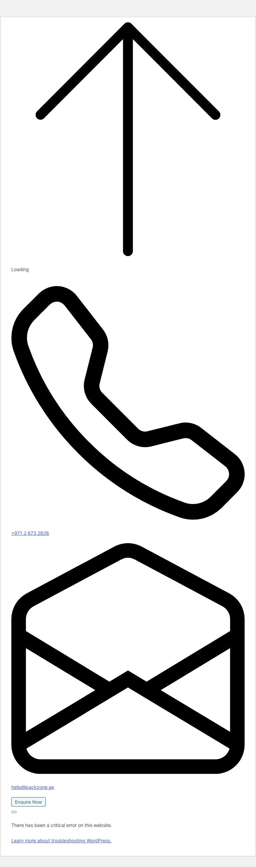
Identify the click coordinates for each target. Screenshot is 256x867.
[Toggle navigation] (14, 812)
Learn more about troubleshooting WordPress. (61, 840)
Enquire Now (28, 802)
